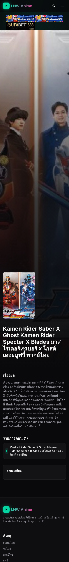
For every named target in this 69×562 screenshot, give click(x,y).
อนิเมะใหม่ (9, 542)
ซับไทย (7, 548)
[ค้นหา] (54, 6)
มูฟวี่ (5, 560)
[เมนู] (62, 6)
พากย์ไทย (8, 554)
